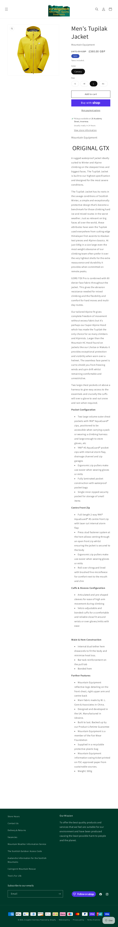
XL (105, 84)
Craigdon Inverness (32, 920)
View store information (85, 130)
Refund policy (64, 920)
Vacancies (12, 837)
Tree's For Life (15, 875)
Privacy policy (78, 920)
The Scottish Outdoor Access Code (25, 851)
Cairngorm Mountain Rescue (22, 868)
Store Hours (14, 816)
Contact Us (13, 823)
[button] (6, 9)
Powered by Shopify (48, 920)
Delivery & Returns (17, 830)
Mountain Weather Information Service (27, 844)
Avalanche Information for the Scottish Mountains (27, 860)
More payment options (90, 110)
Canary (78, 71)
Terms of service (93, 920)
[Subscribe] (59, 893)
